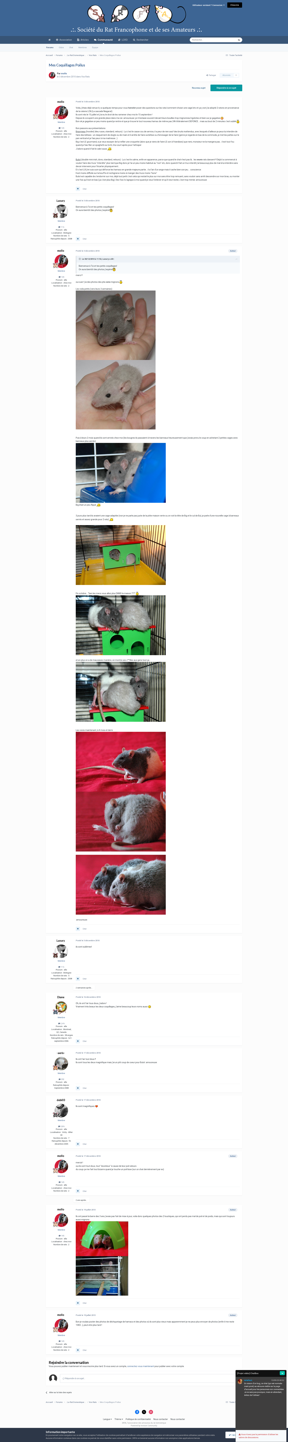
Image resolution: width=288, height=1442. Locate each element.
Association (65, 39)
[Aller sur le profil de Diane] (61, 1008)
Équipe (95, 47)
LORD (124, 39)
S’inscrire (234, 5)
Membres (82, 47)
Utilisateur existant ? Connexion (207, 5)
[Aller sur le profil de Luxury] (61, 211)
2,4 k (62, 1023)
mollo (60, 101)
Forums (49, 47)
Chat (71, 47)
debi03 (61, 1100)
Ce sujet (228, 40)
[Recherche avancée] (239, 39)
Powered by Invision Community (144, 1426)
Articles (84, 39)
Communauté (104, 39)
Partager (212, 75)
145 (62, 128)
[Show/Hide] (282, 1373)
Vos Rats (85, 76)
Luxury (61, 200)
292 (62, 1079)
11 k (62, 227)
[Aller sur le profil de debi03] (61, 1110)
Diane (60, 997)
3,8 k (62, 1126)
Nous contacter (160, 1419)
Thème (118, 1419)
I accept (235, 1435)
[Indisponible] (116, 325)
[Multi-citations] (78, 189)
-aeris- (61, 1053)
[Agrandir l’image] (111, 210)
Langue (107, 1419)
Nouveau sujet (199, 88)
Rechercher (141, 39)
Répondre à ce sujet (226, 88)
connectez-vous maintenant (140, 1366)
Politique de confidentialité (138, 1419)
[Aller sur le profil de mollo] (52, 75)
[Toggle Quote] (80, 259)
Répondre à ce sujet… (75, 1378)
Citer (85, 189)
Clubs (61, 47)
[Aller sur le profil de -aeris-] (61, 1063)
